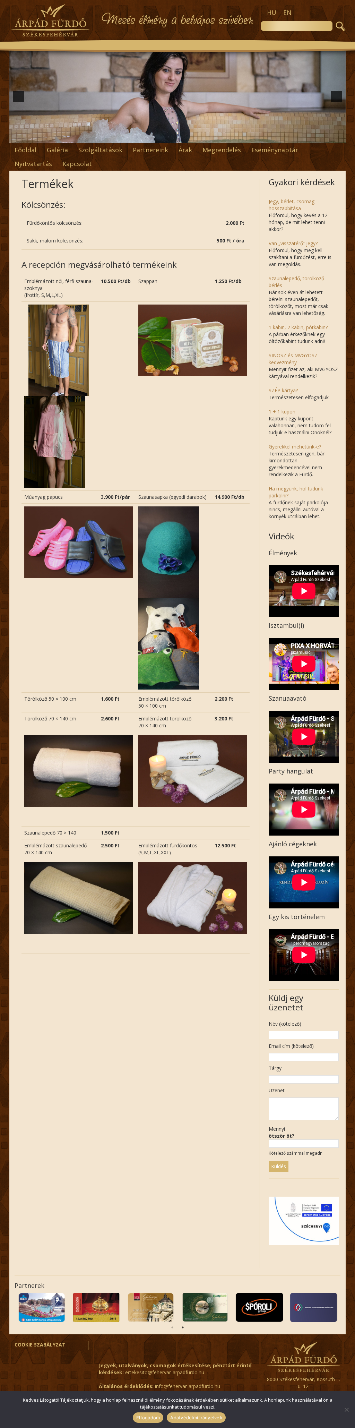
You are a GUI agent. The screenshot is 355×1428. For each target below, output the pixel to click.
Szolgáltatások (100, 150)
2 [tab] (182, 1327)
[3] (133, 137)
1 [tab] (172, 1327)
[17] (235, 137)
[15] (221, 137)
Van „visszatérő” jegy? (293, 243)
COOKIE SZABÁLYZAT (40, 1344)
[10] (184, 137)
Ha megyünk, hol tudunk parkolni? (296, 492)
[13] (206, 137)
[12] (199, 137)
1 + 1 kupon (282, 411)
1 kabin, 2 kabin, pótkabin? (298, 327)
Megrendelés (221, 150)
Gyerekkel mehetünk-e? (295, 446)
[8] (170, 137)
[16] (228, 137)
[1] (119, 137)
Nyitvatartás (33, 164)
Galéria (57, 150)
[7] (163, 137)
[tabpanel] (52, 1307)
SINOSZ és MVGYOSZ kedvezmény (293, 359)
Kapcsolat (77, 164)
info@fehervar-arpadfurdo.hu (187, 1386)
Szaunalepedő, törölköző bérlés (296, 282)
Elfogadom (148, 1417)
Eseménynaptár (274, 150)
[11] (192, 137)
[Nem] (346, 1409)
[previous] (18, 96)
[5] (148, 137)
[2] (126, 137)
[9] (177, 137)
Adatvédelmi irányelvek (196, 1417)
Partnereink (150, 150)
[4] (141, 137)
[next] (336, 96)
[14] (213, 137)
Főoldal (25, 150)
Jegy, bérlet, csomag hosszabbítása (291, 205)
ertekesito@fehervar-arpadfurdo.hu (164, 1372)
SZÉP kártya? (283, 390)
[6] (155, 137)
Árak (185, 150)
